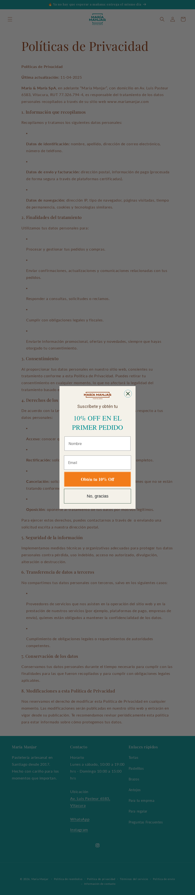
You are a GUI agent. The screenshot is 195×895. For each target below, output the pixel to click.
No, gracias (97, 496)
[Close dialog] (128, 393)
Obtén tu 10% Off (97, 479)
